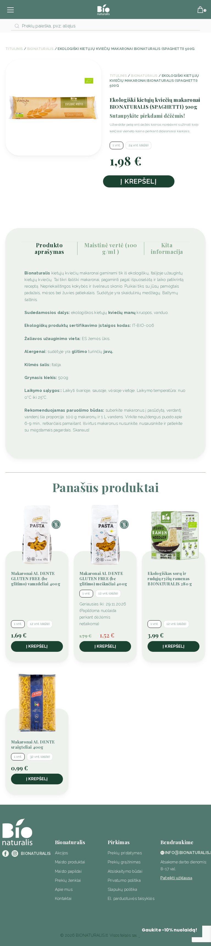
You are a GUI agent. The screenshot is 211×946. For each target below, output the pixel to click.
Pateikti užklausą (176, 878)
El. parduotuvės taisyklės (131, 898)
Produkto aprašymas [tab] (49, 248)
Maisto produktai (70, 862)
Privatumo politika (124, 880)
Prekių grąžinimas (124, 862)
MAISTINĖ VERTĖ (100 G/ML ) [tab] (110, 248)
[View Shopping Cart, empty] (200, 11)
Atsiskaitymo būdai (125, 871)
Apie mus (64, 889)
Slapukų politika (122, 889)
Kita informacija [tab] (167, 248)
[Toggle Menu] (12, 10)
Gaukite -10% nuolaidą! (169, 930)
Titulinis (14, 49)
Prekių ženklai (68, 880)
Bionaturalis (40, 49)
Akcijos (61, 852)
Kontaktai (63, 898)
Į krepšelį (138, 181)
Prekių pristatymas (125, 852)
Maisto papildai (68, 871)
